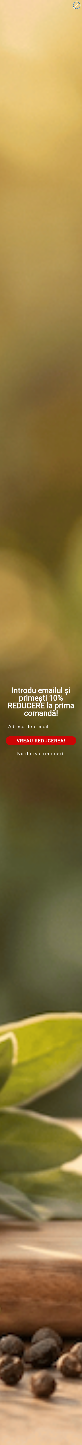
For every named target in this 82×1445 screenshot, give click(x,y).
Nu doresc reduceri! (41, 753)
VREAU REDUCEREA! (41, 740)
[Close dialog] (76, 5)
